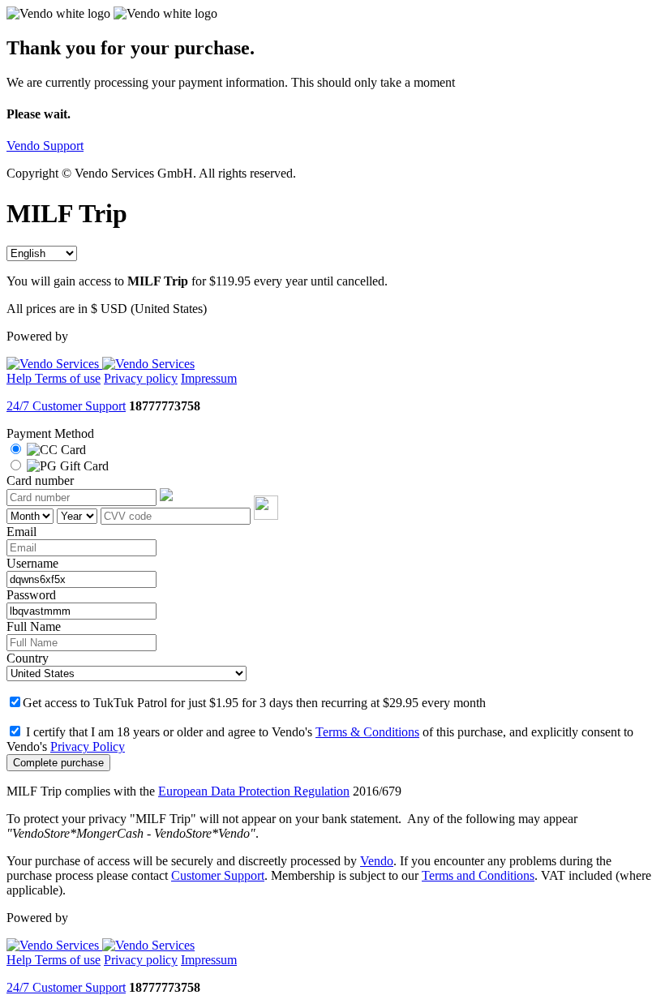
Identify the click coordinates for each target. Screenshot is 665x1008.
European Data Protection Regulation (254, 791)
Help (20, 378)
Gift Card (83, 466)
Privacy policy (141, 378)
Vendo (376, 861)
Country (27, 658)
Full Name (33, 626)
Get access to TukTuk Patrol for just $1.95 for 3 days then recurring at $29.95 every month (254, 703)
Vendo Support (45, 145)
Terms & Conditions (367, 732)
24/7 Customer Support (66, 406)
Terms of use (68, 378)
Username (32, 563)
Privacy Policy (87, 746)
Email (21, 531)
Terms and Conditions (478, 875)
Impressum (209, 378)
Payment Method (50, 433)
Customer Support (217, 875)
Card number (40, 480)
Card (72, 450)
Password (31, 595)
